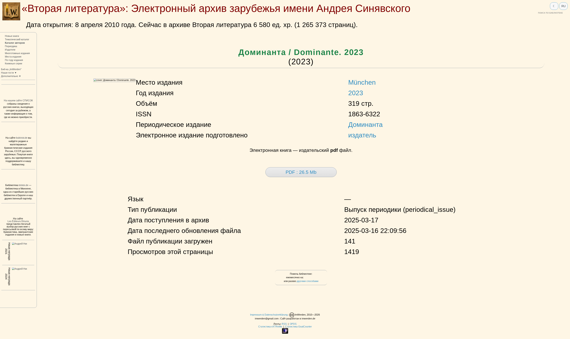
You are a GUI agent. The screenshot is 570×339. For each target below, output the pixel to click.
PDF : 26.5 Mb (301, 172)
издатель (362, 135)
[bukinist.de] (18, 129)
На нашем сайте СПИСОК (18, 100)
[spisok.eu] (18, 92)
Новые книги (12, 36)
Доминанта (365, 124)
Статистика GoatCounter (298, 326)
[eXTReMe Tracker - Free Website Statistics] (285, 333)
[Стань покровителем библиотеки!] (310, 277)
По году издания (14, 60)
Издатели (10, 50)
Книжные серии (13, 63)
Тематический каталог (17, 39)
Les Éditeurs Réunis (18, 221)
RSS (284, 324)
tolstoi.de (23, 185)
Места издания (13, 56)
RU (563, 6)
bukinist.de (21, 138)
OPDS (293, 324)
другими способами (307, 281)
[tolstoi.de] (18, 177)
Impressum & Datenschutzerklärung (269, 314)
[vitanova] (18, 298)
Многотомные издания (17, 53)
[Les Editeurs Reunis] (18, 211)
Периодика (11, 46)
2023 (355, 93)
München (362, 82)
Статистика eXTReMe (270, 326)
